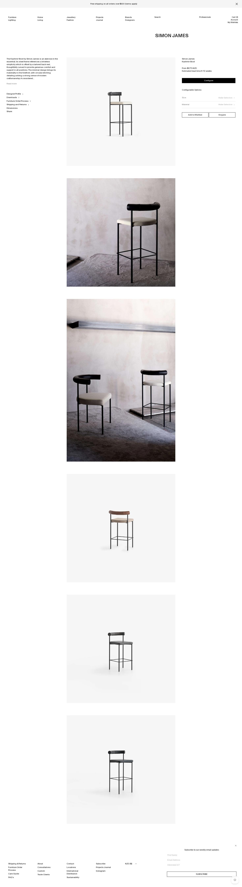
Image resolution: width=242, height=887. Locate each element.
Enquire (222, 115)
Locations (71, 867)
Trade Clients (44, 874)
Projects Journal (103, 867)
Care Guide (13, 874)
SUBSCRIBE (201, 874)
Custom (41, 871)
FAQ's (11, 877)
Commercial (204, 20)
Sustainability (73, 877)
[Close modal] (3, 61)
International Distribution (72, 872)
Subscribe (100, 864)
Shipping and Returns (17, 104)
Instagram (101, 871)
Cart (235, 17)
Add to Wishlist (195, 115)
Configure (208, 80)
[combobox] (200, 865)
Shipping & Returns (17, 864)
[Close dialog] (235, 845)
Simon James (188, 59)
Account (234, 20)
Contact (70, 864)
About (40, 864)
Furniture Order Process (17, 101)
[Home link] (171, 35)
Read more (12, 84)
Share (9, 111)
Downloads (12, 97)
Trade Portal (204, 23)
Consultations (44, 867)
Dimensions (12, 108)
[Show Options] (235, 866)
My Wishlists (233, 22)
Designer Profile (14, 94)
